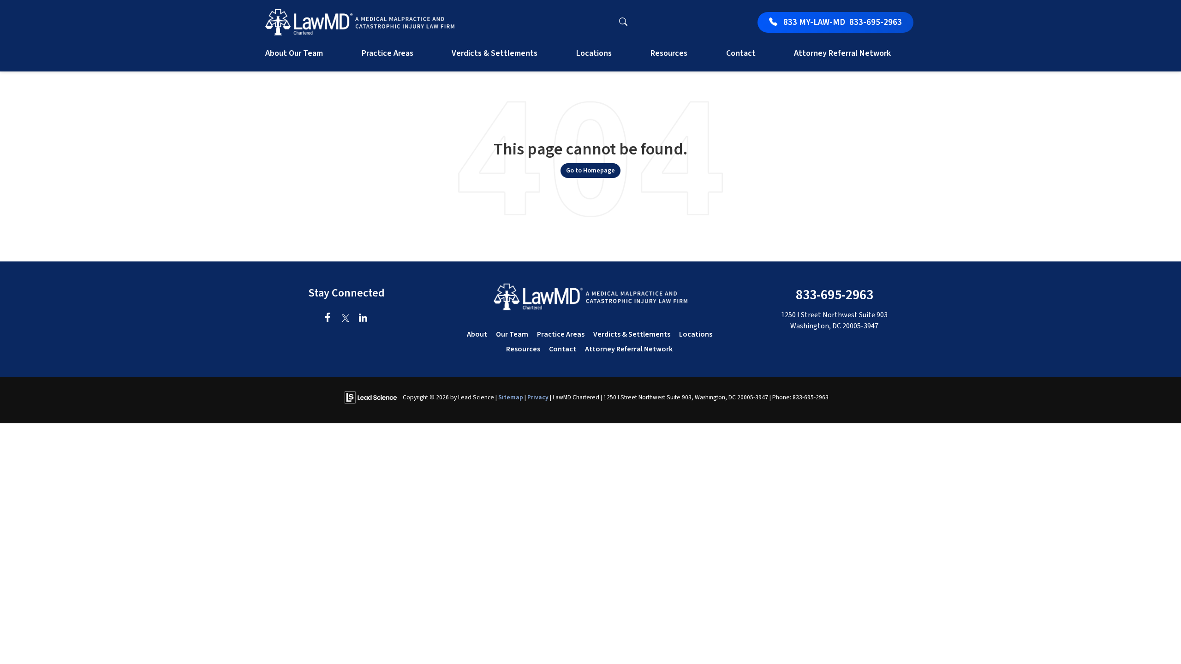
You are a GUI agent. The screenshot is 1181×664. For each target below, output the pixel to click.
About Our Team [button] (294, 53)
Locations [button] (594, 53)
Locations (695, 334)
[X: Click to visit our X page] (345, 319)
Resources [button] (668, 53)
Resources (523, 349)
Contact (562, 349)
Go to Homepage (590, 170)
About (477, 334)
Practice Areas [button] (387, 53)
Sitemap (510, 397)
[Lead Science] (371, 397)
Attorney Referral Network (842, 53)
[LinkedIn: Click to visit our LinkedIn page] (363, 319)
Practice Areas (561, 334)
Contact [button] (741, 53)
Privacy (538, 397)
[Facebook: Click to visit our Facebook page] (328, 319)
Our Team (512, 334)
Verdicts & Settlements (494, 53)
